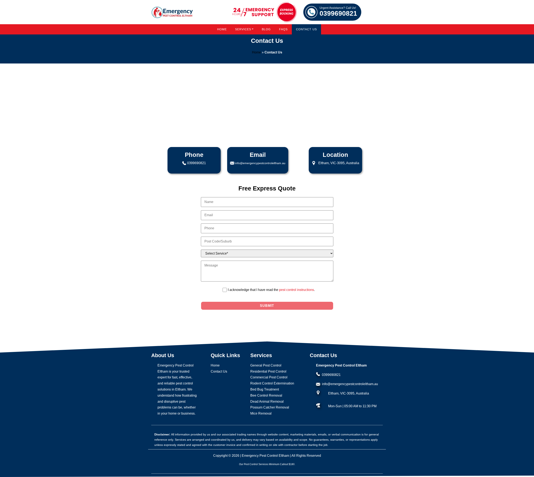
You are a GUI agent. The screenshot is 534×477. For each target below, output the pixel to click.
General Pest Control (265, 365)
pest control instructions (296, 290)
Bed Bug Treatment (264, 389)
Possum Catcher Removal (269, 407)
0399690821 (338, 11)
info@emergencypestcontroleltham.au (260, 163)
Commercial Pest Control (268, 377)
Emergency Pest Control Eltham (265, 455)
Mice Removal (261, 413)
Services (243, 29)
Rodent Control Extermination (272, 383)
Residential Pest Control (268, 371)
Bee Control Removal (266, 395)
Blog (266, 29)
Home (222, 29)
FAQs (283, 29)
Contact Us (306, 29)
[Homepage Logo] (172, 12)
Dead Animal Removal (267, 401)
